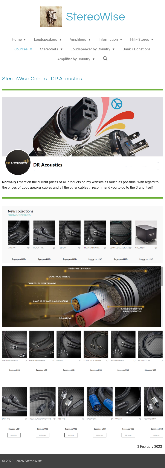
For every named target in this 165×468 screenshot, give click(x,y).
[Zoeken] (105, 58)
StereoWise (95, 17)
